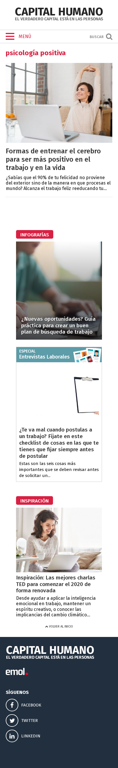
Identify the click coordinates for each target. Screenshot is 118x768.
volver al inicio (60, 626)
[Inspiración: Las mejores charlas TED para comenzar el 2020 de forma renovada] (59, 570)
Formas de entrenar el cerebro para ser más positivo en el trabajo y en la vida (53, 159)
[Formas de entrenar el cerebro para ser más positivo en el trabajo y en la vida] (59, 141)
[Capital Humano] (59, 20)
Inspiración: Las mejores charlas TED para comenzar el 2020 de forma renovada (55, 584)
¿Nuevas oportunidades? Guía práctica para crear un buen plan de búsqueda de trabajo (58, 325)
